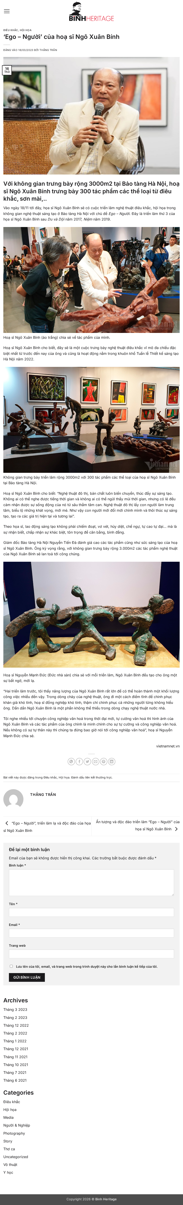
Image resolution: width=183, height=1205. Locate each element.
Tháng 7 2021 (14, 1072)
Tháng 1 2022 (15, 1041)
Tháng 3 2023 (15, 1009)
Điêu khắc (10, 30)
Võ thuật (10, 1164)
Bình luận (17, 865)
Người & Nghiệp (16, 1125)
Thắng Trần (48, 50)
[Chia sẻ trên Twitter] (87, 761)
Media (8, 1117)
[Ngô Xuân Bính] (91, 11)
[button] (6, 11)
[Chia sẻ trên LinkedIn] (111, 761)
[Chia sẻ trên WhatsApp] (71, 761)
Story (7, 1141)
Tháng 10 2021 (15, 1064)
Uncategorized (15, 1157)
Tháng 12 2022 (16, 1025)
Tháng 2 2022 (15, 1033)
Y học (8, 1172)
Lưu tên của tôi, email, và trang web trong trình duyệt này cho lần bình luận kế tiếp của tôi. (87, 966)
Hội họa (25, 30)
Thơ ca (9, 1149)
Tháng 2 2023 (15, 1017)
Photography (14, 1133)
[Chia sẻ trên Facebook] (79, 761)
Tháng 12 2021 (15, 1049)
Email (14, 925)
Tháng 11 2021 (15, 1057)
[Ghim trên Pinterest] (103, 761)
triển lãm (107, 208)
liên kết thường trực (98, 777)
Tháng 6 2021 (15, 1080)
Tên (13, 904)
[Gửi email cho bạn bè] (95, 761)
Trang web (17, 945)
